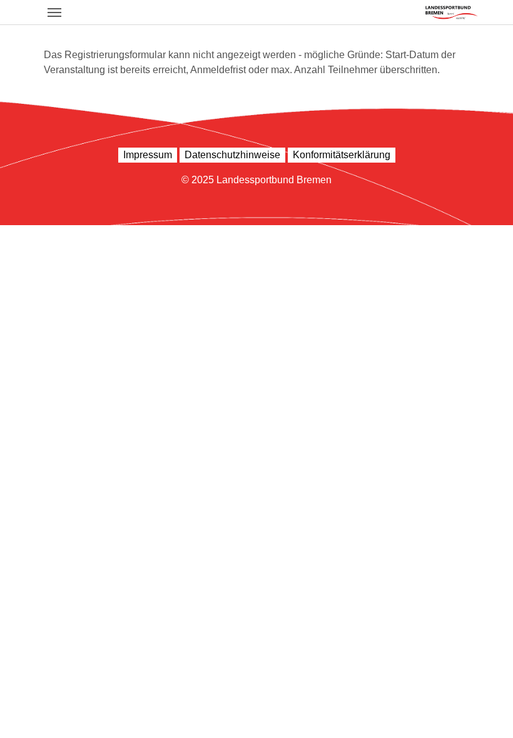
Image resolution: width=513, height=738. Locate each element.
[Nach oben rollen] (485, 710)
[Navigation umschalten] (54, 12)
